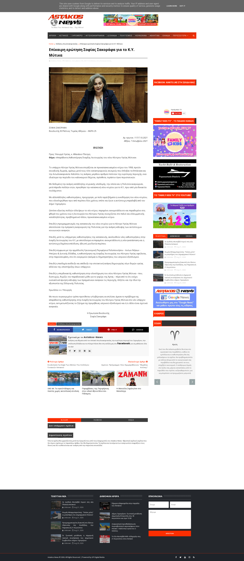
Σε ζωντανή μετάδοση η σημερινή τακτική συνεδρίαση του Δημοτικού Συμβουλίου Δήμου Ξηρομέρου (178, 277)
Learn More (171, 6)
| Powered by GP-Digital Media (92, 557)
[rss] (194, 557)
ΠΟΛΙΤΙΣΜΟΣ (126, 35)
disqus (131, 420)
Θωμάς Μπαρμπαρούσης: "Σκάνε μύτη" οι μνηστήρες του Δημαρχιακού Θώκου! (180, 253)
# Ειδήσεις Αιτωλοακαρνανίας (68, 324)
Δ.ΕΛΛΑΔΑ (112, 35)
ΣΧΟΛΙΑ (189, 236)
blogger (64, 420)
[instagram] (189, 557)
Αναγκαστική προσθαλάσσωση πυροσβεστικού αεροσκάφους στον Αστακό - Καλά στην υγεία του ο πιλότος (125, 527)
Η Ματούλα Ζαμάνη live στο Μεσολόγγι (128, 389)
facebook (98, 420)
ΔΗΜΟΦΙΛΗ (175, 236)
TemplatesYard (123, 557)
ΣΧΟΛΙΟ (139, 330)
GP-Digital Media (149, 557)
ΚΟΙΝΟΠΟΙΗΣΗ (63, 330)
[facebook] (176, 557)
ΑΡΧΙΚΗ (52, 35)
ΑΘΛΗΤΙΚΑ (154, 35)
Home (51, 44)
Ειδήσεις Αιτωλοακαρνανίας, (101, 61)
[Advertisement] (98, 409)
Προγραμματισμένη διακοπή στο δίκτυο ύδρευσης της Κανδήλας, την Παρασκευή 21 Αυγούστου (180, 264)
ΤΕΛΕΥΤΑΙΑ (160, 236)
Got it (182, 6)
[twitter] (180, 557)
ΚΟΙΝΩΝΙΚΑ (141, 35)
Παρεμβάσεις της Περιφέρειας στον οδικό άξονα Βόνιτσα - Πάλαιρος (95, 391)
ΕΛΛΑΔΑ (166, 35)
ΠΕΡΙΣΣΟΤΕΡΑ (179, 35)
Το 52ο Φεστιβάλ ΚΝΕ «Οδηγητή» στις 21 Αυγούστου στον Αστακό (126, 537)
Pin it (114, 330)
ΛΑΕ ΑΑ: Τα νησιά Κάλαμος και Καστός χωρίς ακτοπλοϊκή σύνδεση (63, 389)
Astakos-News (53, 557)
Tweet (89, 330)
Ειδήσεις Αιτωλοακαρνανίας (67, 44)
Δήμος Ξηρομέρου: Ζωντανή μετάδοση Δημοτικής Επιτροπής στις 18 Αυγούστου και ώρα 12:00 (127, 515)
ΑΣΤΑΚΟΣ (63, 35)
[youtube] (185, 557)
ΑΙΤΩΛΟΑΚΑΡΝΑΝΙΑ (95, 35)
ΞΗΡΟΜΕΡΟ (77, 35)
